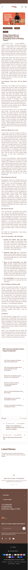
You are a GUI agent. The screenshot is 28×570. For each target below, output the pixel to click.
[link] (10, 522)
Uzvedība (17, 28)
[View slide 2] (12, 498)
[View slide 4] (16, 498)
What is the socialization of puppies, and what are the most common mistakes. (13, 439)
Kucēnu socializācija (7, 28)
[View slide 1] (11, 498)
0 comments (22, 427)
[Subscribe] (22, 542)
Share (4, 427)
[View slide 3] (14, 498)
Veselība (5, 31)
